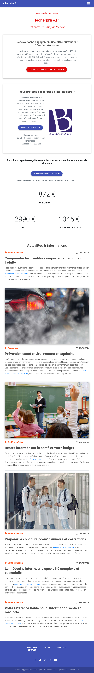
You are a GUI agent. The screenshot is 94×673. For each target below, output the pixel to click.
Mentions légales (32, 648)
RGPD (47, 647)
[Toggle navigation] (88, 3)
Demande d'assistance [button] (29, 127)
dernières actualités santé (37, 459)
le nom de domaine (47, 13)
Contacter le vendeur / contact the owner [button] (45, 69)
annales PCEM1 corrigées (64, 547)
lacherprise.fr (47, 20)
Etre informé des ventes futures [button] (45, 173)
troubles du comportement (16, 274)
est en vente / (47, 27)
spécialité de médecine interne (27, 584)
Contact (61, 647)
